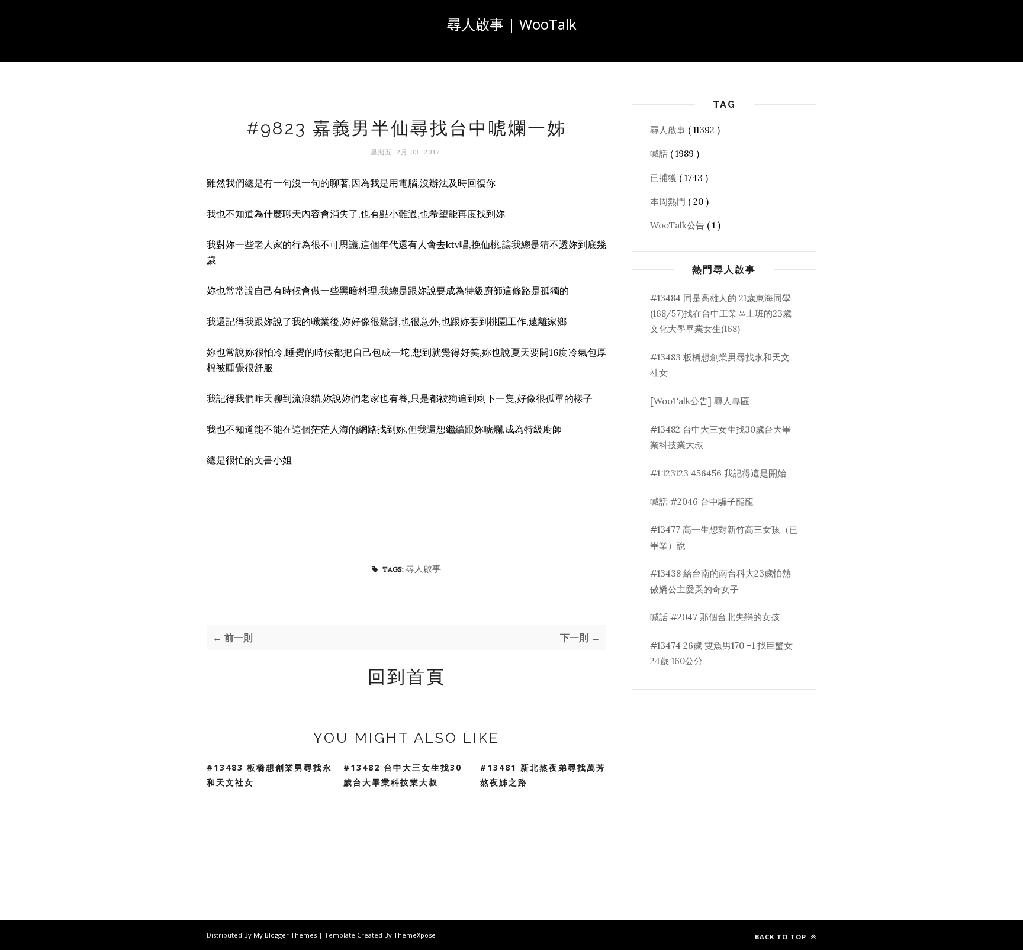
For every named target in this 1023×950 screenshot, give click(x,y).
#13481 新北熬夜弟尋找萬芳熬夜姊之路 (543, 775)
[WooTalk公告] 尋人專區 (699, 401)
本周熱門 (669, 201)
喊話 (660, 153)
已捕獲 (664, 177)
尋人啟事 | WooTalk (512, 24)
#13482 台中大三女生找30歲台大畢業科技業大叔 (402, 775)
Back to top (782, 936)
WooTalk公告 (678, 225)
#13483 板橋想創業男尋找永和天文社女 (269, 775)
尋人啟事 (423, 568)
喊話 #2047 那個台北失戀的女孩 (715, 617)
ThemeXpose (415, 934)
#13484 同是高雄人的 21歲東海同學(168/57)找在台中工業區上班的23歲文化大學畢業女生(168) (721, 313)
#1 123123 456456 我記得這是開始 (718, 473)
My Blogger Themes (286, 934)
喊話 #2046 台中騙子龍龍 (702, 501)
